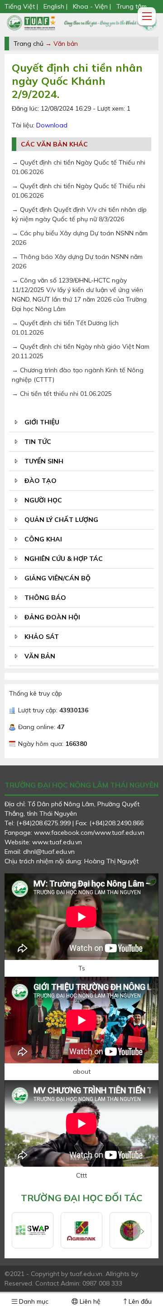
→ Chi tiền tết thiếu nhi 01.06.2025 (62, 394)
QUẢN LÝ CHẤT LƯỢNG (61, 520)
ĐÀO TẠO (40, 481)
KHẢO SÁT (41, 637)
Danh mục (32, 1301)
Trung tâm (131, 6)
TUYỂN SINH (43, 461)
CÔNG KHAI (43, 539)
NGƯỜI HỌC (43, 500)
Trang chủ (28, 43)
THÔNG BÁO (45, 598)
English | (55, 6)
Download (51, 125)
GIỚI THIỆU (41, 422)
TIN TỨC (37, 442)
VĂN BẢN (39, 656)
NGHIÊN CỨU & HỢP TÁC (63, 559)
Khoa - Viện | (92, 6)
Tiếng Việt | (22, 6)
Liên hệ (89, 1301)
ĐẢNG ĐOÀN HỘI (52, 617)
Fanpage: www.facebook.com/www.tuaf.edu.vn (74, 832)
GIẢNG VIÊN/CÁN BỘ (57, 578)
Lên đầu (139, 1301)
